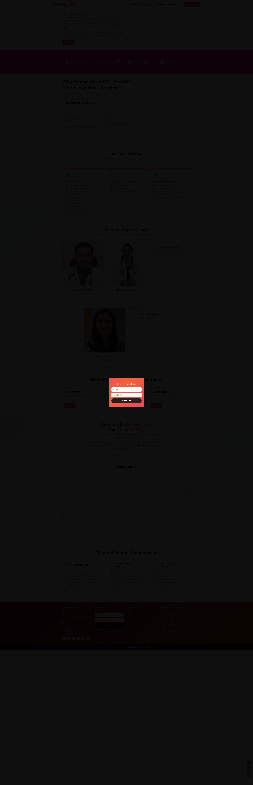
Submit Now (126, 401)
